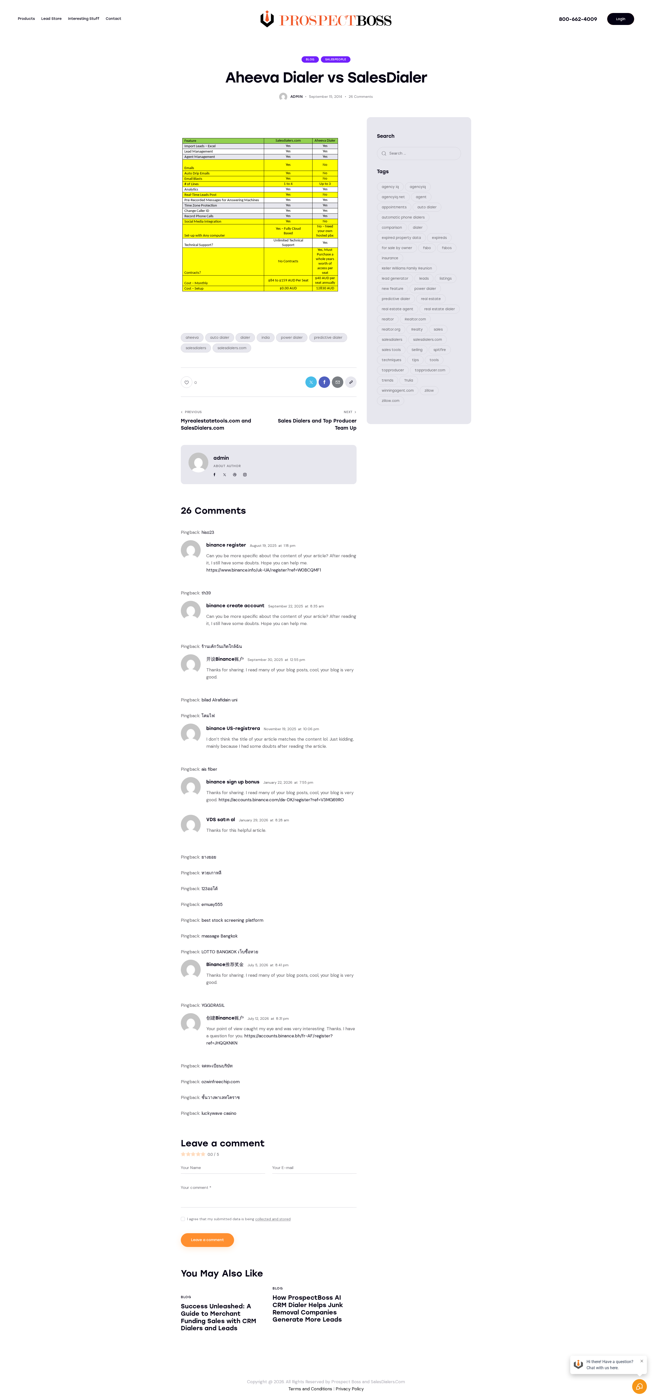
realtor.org (391, 329)
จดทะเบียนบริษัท (217, 1066)
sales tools (391, 350)
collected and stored (273, 1219)
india (266, 337)
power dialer (292, 337)
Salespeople (335, 59)
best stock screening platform (232, 920)
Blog (310, 59)
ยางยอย (208, 857)
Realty (417, 329)
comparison (392, 227)
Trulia (408, 380)
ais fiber (209, 769)
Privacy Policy (350, 1389)
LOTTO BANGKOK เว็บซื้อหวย (229, 952)
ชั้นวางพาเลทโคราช (220, 1097)
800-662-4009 (578, 19)
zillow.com (390, 401)
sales (438, 329)
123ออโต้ (209, 888)
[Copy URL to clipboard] (351, 382)
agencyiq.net (393, 197)
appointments (394, 207)
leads (424, 278)
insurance (390, 258)
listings (446, 278)
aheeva (192, 337)
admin (221, 458)
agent (421, 197)
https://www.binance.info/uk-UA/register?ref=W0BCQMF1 (263, 570)
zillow (429, 390)
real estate (431, 299)
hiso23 (207, 532)
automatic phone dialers (403, 217)
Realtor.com (415, 319)
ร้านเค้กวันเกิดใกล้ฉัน (221, 646)
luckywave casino (218, 1113)
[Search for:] (419, 153)
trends (387, 380)
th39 (206, 593)
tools (434, 360)
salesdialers (196, 348)
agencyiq (418, 187)
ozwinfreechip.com (220, 1081)
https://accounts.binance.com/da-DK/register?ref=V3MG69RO (281, 800)
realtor (388, 319)
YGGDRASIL (213, 1005)
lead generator (395, 278)
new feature (392, 289)
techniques (391, 360)
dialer (245, 337)
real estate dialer (439, 309)
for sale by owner (397, 248)
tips (415, 360)
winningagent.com (398, 390)
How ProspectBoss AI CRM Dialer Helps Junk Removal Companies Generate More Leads (308, 1308)
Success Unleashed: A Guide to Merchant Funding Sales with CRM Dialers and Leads (218, 1317)
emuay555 (212, 904)
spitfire (439, 350)
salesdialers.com (232, 348)
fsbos (447, 248)
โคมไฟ (208, 715)
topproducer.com (430, 370)
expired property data (401, 238)
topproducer (393, 370)
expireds (439, 238)
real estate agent (397, 309)
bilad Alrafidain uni (219, 700)
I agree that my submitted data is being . (239, 1219)
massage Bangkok (219, 936)
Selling (417, 350)
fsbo (427, 248)
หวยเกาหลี (211, 873)
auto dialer (219, 337)
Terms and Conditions (310, 1389)
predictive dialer (328, 337)
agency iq (390, 187)
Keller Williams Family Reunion (407, 268)
